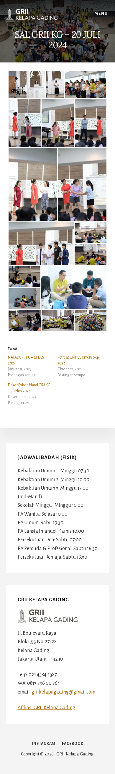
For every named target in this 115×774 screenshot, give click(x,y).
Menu (101, 13)
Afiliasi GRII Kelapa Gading (46, 707)
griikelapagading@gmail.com (63, 692)
